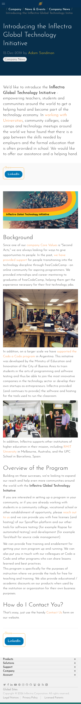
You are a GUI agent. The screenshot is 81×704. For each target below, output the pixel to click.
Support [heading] (7, 667)
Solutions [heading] (8, 663)
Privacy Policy (30, 697)
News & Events (35, 9)
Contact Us (54, 612)
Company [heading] (9, 671)
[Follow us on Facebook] (8, 685)
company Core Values (42, 245)
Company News (59, 9)
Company (14, 9)
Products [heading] (8, 659)
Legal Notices (11, 697)
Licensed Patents (53, 697)
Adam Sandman (41, 53)
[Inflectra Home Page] (40, 4)
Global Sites (10, 689)
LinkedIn (13, 174)
